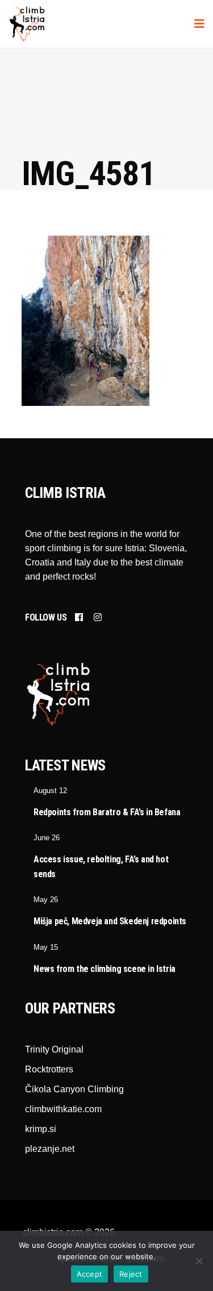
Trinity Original (54, 1049)
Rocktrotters (49, 1069)
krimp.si (40, 1129)
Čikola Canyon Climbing (74, 1089)
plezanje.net (49, 1149)
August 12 (50, 790)
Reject (131, 1274)
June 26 (47, 837)
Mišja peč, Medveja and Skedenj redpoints (110, 921)
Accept (90, 1274)
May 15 (46, 947)
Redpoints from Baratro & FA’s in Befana (107, 812)
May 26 (46, 899)
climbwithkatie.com (63, 1109)
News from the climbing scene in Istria (105, 968)
